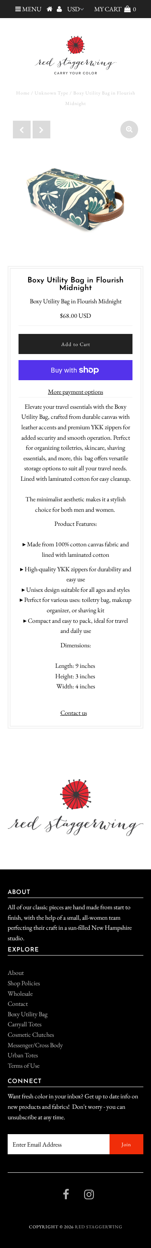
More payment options (75, 391)
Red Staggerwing (98, 1226)
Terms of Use (23, 1065)
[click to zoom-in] (129, 129)
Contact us (73, 712)
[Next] (41, 129)
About (16, 972)
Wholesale (20, 993)
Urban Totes (23, 1055)
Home (23, 93)
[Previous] (22, 129)
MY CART (115, 9)
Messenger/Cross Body (35, 1045)
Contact (18, 1003)
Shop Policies (24, 983)
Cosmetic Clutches (31, 1034)
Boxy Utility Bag (28, 1014)
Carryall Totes (24, 1024)
